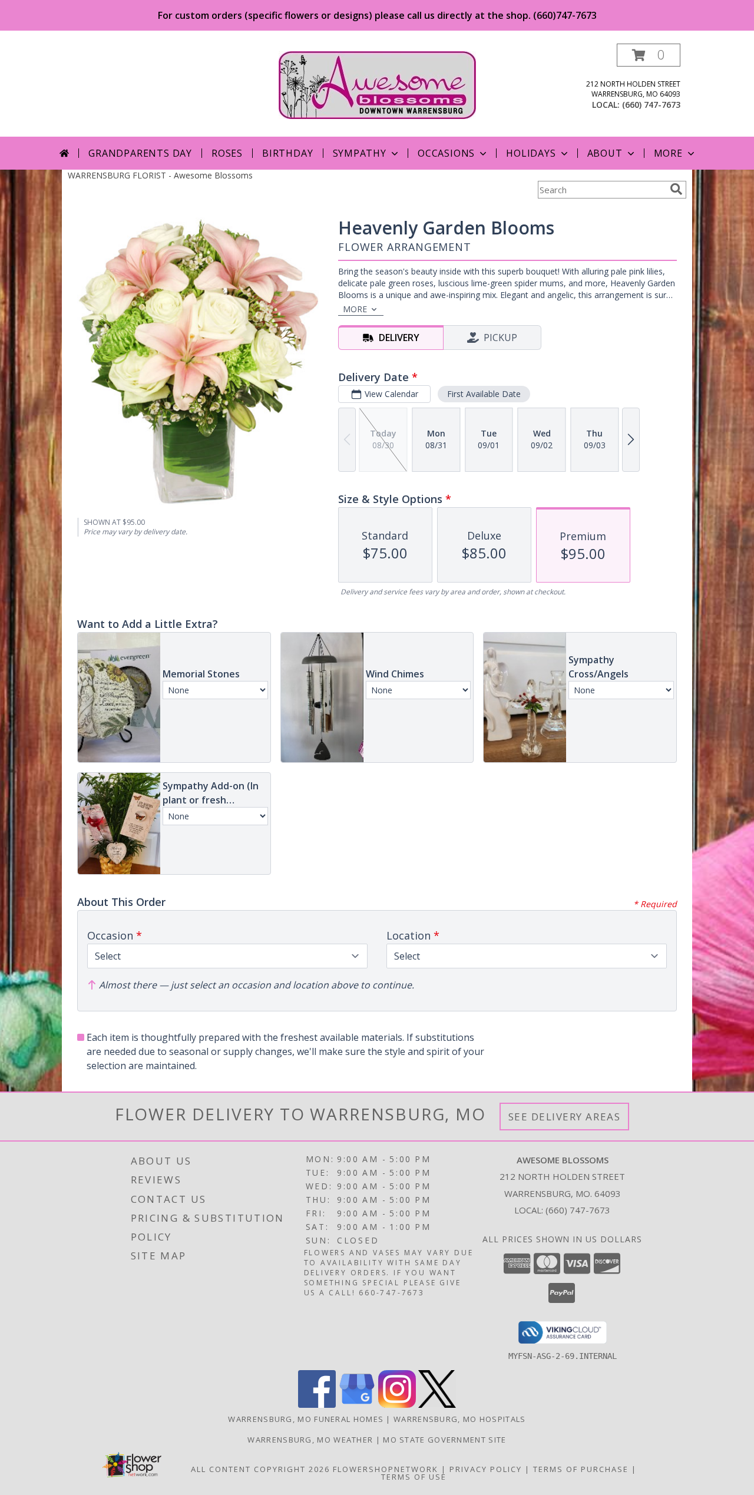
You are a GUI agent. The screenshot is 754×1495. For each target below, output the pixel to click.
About (605, 153)
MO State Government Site (444, 1439)
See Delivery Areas (564, 1116)
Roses (227, 153)
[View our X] (437, 1404)
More (668, 153)
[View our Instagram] (397, 1404)
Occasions (446, 153)
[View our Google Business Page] (357, 1404)
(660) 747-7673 (651, 104)
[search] (676, 189)
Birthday (287, 153)
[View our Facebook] (317, 1404)
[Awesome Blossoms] (377, 84)
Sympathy (359, 153)
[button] (648, 55)
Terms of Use (414, 1476)
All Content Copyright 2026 (260, 1469)
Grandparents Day (140, 153)
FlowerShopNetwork (385, 1469)
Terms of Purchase (581, 1469)
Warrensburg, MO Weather (310, 1439)
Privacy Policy (485, 1469)
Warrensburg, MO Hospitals (459, 1419)
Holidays (530, 153)
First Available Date (484, 393)
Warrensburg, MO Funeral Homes (305, 1419)
